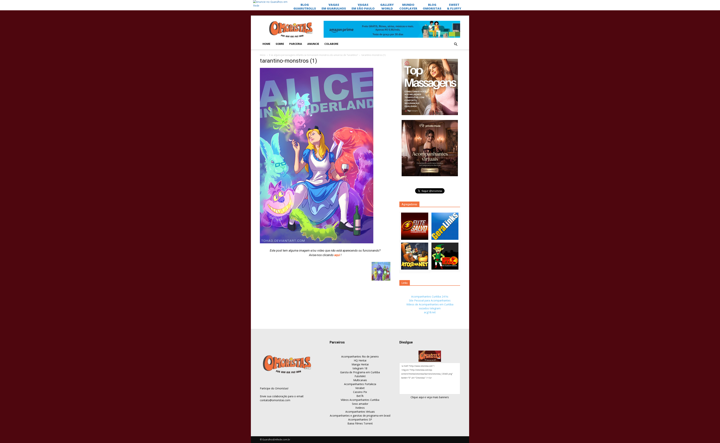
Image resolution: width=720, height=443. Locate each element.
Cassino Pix (360, 392)
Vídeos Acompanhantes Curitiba (360, 400)
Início (263, 55)
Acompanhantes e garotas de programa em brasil (360, 415)
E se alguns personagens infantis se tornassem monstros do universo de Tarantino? (313, 55)
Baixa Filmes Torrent (360, 423)
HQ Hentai (360, 360)
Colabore (331, 44)
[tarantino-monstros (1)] (316, 242)
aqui (337, 255)
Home (266, 44)
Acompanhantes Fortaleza (360, 384)
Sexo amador (360, 404)
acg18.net (430, 312)
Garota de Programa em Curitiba (360, 372)
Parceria (295, 44)
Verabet (360, 388)
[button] (455, 44)
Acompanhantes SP (360, 419)
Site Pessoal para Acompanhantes (430, 300)
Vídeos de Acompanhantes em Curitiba (429, 304)
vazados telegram (430, 308)
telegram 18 (360, 368)
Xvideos (360, 407)
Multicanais (360, 380)
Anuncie (313, 44)
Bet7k (360, 396)
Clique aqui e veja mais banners (430, 397)
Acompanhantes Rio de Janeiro (360, 356)
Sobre (280, 44)
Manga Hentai (360, 364)
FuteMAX (360, 376)
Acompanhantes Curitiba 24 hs (429, 296)
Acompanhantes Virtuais (360, 411)
